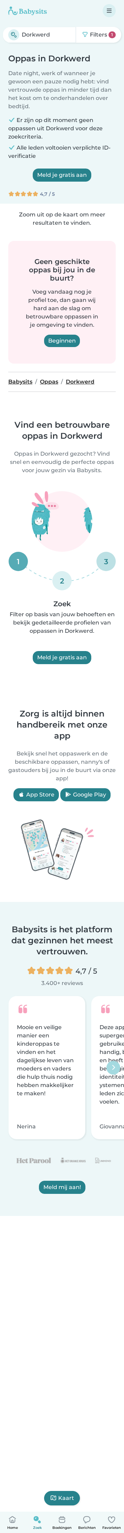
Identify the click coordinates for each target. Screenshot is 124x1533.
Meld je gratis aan (62, 175)
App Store (39, 794)
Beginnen (62, 340)
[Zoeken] (13, 34)
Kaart (66, 1498)
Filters (101, 34)
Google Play (89, 794)
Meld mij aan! (62, 1187)
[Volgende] (113, 1067)
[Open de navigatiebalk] (109, 10)
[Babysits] (27, 11)
